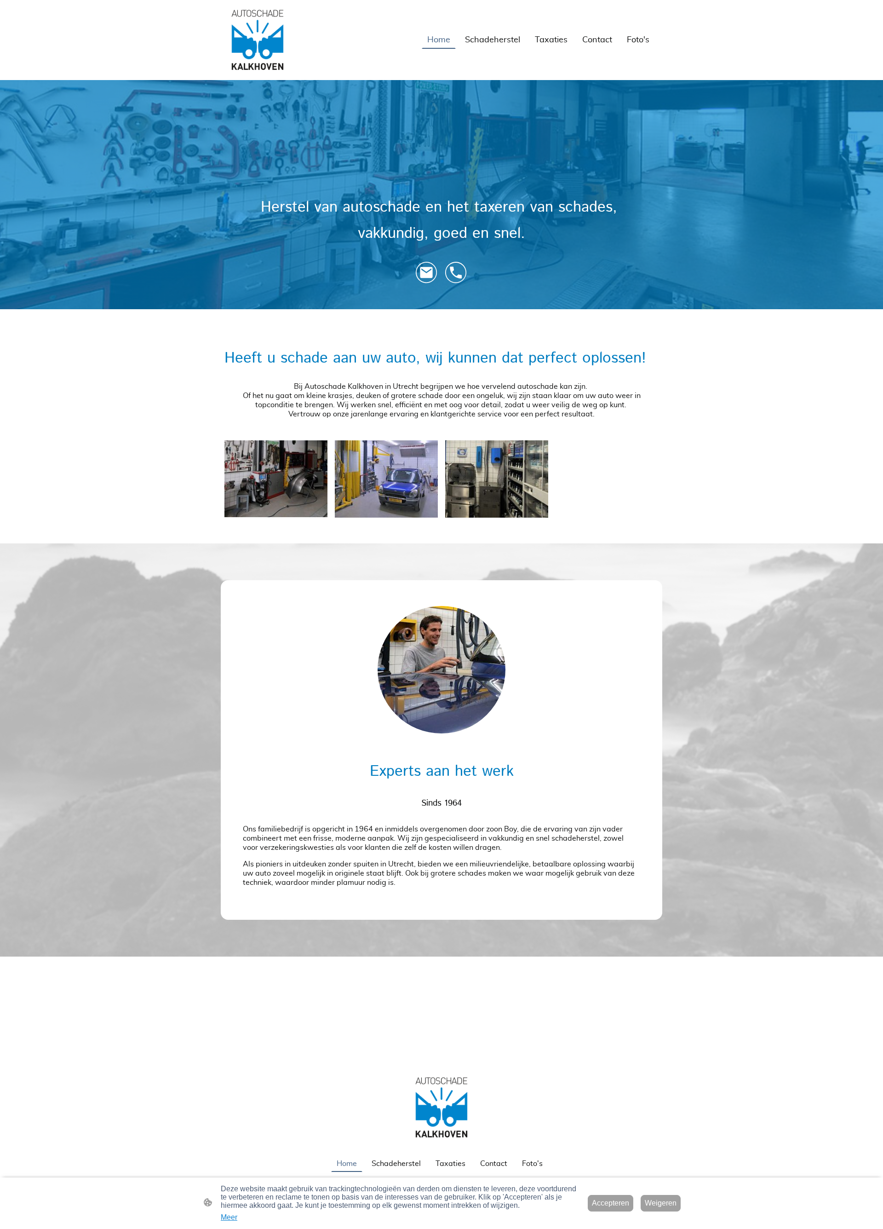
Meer (229, 1217)
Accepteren (610, 1203)
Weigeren (661, 1203)
